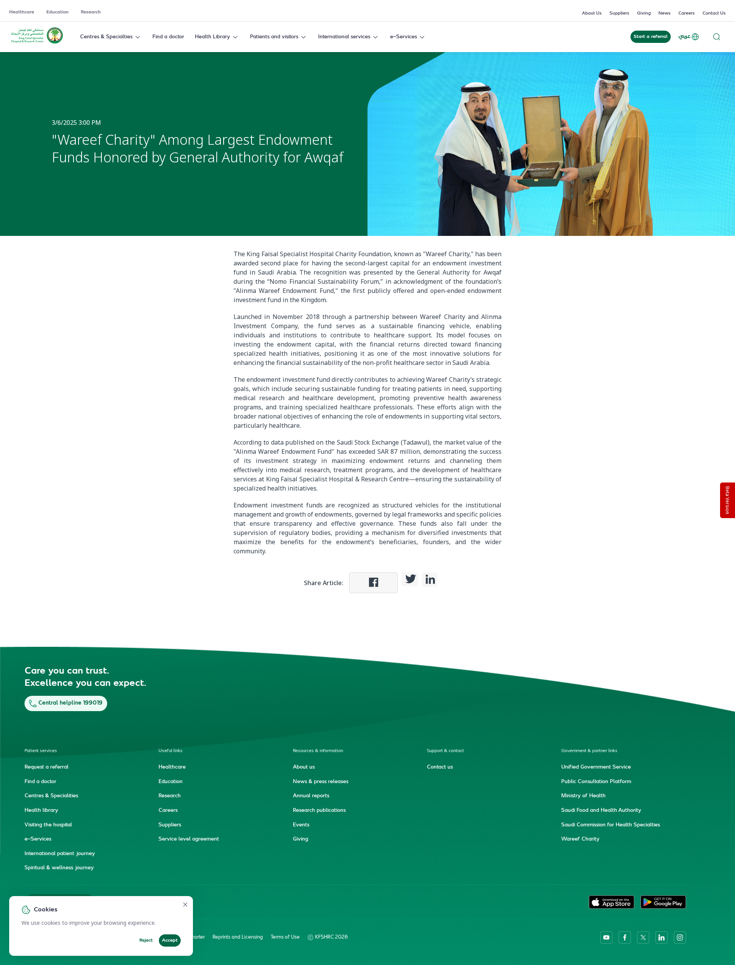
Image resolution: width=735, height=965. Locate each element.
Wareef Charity (580, 839)
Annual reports (311, 796)
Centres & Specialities (51, 796)
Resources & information (318, 751)
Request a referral (46, 767)
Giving (644, 13)
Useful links (170, 751)
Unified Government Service (596, 767)
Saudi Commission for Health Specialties (610, 825)
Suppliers (619, 13)
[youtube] (606, 937)
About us (304, 767)
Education (57, 12)
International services (344, 37)
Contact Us (714, 13)
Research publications (319, 811)
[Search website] (716, 37)
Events (301, 825)
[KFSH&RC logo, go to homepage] (37, 42)
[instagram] (680, 937)
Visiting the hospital (48, 825)
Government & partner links (589, 751)
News (664, 13)
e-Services (403, 37)
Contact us (440, 767)
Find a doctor (168, 37)
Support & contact (445, 751)
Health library (41, 811)
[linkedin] (661, 937)
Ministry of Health (583, 796)
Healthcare (21, 12)
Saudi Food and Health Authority (601, 811)
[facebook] (625, 937)
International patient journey (59, 854)
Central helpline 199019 (70, 703)
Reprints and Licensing (237, 937)
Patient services (40, 751)
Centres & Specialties (106, 37)
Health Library (212, 37)
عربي (684, 37)
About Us (592, 13)
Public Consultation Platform (596, 782)
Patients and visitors (274, 37)
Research (91, 12)
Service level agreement (188, 839)
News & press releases (320, 782)
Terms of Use (285, 937)
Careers (686, 13)
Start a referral (651, 36)
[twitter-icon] (643, 937)
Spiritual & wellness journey (59, 868)
